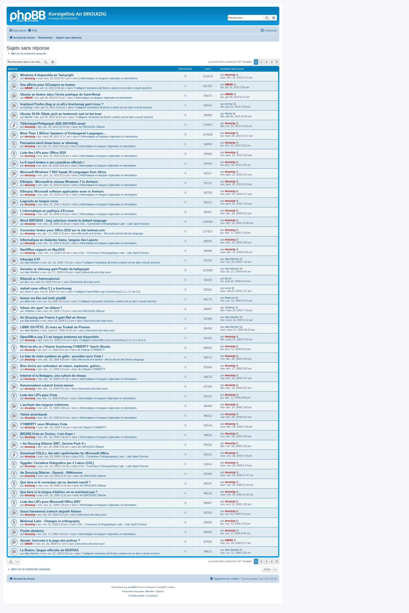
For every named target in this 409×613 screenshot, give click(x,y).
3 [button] (266, 62)
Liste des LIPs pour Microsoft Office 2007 (50, 502)
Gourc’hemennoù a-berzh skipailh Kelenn (50, 511)
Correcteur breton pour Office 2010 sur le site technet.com (62, 230)
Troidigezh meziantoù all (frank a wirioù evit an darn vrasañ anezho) (112, 88)
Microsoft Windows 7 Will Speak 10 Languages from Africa (63, 172)
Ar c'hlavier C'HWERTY (91, 349)
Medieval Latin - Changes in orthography (50, 521)
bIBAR (29, 88)
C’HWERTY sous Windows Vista (43, 424)
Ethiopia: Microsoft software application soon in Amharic (62, 191)
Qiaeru (160, 591)
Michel (28, 117)
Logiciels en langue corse (39, 201)
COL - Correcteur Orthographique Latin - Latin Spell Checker (115, 223)
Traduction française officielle (138, 591)
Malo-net (30, 301)
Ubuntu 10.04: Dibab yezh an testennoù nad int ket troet (60, 114)
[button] (277, 62)
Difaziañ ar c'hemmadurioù (40, 278)
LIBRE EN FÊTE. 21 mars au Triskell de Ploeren (55, 327)
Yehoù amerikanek (33, 414)
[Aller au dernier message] (237, 74)
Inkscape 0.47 (30, 259)
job (26, 281)
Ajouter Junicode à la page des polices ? (50, 540)
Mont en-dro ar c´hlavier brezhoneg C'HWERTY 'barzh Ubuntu (65, 346)
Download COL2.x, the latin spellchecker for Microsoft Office (64, 453)
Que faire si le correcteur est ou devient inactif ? (55, 482)
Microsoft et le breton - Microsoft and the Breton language (110, 233)
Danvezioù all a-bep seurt (96, 272)
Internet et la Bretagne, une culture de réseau (53, 375)
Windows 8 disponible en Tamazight (46, 75)
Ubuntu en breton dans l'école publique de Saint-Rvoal (60, 94)
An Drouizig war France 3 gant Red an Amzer (53, 317)
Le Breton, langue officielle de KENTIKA (49, 550)
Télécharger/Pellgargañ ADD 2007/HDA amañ (52, 123)
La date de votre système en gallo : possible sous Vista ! (61, 356)
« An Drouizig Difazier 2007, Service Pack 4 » (53, 443)
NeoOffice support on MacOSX (42, 249)
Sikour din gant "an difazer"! (41, 308)
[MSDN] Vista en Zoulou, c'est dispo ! (47, 434)
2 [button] (261, 62)
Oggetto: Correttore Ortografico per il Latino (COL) (57, 463)
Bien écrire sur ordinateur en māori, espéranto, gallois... (61, 366)
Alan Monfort (32, 262)
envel (28, 291)
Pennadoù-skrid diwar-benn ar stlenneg (49, 143)
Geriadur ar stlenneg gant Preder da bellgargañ (54, 269)
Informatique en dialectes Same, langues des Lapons (59, 240)
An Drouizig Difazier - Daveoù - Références (51, 472)
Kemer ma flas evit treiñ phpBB (43, 298)
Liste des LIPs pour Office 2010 (43, 152)
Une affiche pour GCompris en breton (47, 85)
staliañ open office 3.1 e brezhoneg (45, 288)
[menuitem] (32, 30)
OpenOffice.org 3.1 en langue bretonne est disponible (59, 337)
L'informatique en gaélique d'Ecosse (47, 211)
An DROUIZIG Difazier (92, 126)
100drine (30, 311)
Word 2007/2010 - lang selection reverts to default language (63, 220)
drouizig (30, 78)
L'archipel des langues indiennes (44, 405)
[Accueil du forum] (28, 15)
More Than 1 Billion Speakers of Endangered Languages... (63, 133)
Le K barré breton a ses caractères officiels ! (52, 162)
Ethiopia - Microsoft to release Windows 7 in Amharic (59, 182)
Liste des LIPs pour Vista (38, 395)
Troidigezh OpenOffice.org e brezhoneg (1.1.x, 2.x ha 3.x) (107, 291)
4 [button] (271, 62)
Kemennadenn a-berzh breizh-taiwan (47, 385)
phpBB (132, 587)
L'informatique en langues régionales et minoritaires (108, 78)
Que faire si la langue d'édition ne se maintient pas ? (59, 492)
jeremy (28, 107)
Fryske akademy (32, 531)
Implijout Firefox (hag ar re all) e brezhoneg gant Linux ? (61, 104)
